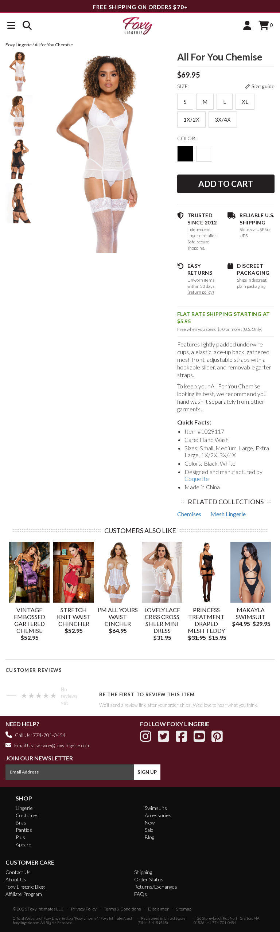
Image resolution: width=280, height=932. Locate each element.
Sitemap (183, 909)
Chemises (189, 513)
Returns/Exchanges (155, 887)
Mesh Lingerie (228, 513)
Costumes (27, 815)
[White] (204, 154)
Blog (149, 837)
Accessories (158, 815)
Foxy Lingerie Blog (24, 887)
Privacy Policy (84, 909)
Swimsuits (156, 808)
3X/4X (223, 119)
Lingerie (24, 808)
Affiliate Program (23, 894)
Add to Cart (225, 184)
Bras (21, 822)
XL (245, 101)
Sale (149, 830)
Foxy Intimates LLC (46, 909)
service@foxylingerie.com (62, 745)
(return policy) (200, 292)
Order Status (148, 879)
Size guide (263, 86)
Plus (20, 837)
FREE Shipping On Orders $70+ (140, 7)
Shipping (143, 872)
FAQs (140, 894)
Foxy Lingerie (54, 918)
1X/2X (191, 119)
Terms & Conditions (122, 909)
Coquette (196, 478)
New (150, 822)
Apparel (24, 844)
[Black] (185, 154)
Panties (24, 830)
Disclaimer (158, 909)
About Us (15, 879)
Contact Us (18, 872)
